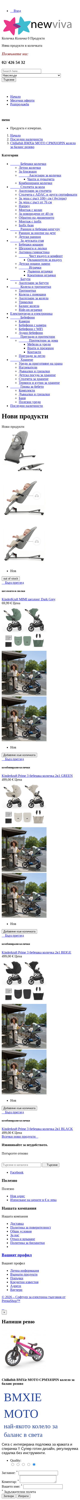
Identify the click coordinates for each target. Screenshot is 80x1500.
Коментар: (10, 1482)
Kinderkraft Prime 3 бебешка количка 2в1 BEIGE (36, 952)
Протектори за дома (38, 340)
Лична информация (24, 1270)
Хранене (21, 359)
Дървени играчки (40, 271)
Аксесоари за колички (40, 175)
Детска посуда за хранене (37, 375)
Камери (24, 321)
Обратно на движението (36, 217)
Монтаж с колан (30, 210)
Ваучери (16, 1290)
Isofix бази (26, 225)
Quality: (15, 1460)
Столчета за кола (27, 187)
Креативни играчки (41, 275)
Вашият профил (17, 1255)
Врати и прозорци (40, 348)
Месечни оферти (22, 100)
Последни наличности (26, 406)
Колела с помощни (32, 294)
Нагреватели (28, 367)
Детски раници (30, 237)
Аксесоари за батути (34, 283)
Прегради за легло (32, 356)
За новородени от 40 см (36, 214)
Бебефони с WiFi (31, 329)
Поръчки (16, 1278)
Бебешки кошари (31, 244)
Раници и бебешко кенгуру (35, 229)
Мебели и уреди (39, 344)
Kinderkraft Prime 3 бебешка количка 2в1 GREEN (37, 776)
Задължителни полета (19, 1492)
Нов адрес (17, 1196)
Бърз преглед (13, 582)
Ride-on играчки (30, 310)
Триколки (26, 302)
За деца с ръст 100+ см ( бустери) (43, 198)
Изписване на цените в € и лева (33, 1200)
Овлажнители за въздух (44, 260)
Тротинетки (27, 290)
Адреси (15, 1286)
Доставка (17, 1223)
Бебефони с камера (32, 325)
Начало (15, 96)
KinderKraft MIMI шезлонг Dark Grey (28, 599)
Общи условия (21, 1231)
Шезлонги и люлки (33, 248)
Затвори (8, 1496)
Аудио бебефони (31, 333)
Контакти (34, 352)
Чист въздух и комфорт (41, 256)
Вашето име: (12, 1486)
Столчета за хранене (33, 379)
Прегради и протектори (32, 336)
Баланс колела (29, 306)
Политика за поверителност (30, 1227)
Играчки (30, 267)
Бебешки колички (28, 164)
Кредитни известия (24, 1282)
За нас (14, 1235)
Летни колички (30, 167)
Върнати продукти (24, 1274)
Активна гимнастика (34, 252)
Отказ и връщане (22, 1239)
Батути (20, 279)
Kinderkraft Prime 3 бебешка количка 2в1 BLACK (37, 1129)
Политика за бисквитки (27, 1243)
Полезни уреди (30, 402)
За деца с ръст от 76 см (35, 202)
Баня (22, 398)
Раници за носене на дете (37, 233)
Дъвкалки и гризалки (34, 371)
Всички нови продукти (20, 1136)
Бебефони (22, 317)
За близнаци (28, 171)
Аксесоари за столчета (35, 190)
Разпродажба (19, 104)
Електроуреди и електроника (31, 313)
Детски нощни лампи (34, 263)
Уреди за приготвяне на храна (41, 363)
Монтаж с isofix (30, 221)
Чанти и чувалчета (40, 179)
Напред (24, 206)
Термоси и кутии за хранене (39, 382)
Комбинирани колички (35, 183)
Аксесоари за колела (33, 298)
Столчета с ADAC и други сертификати (48, 194)
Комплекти (27, 390)
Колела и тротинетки (30, 286)
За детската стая (27, 240)
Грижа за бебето (27, 386)
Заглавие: (10, 1473)
